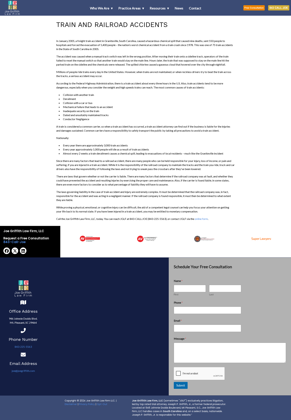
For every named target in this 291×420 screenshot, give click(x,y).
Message (180, 338)
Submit (180, 385)
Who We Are (99, 8)
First (176, 294)
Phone (178, 302)
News (179, 8)
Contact (195, 8)
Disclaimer (71, 404)
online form (201, 218)
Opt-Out (102, 404)
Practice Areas (129, 8)
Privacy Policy (87, 404)
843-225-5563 (23, 346)
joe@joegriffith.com (23, 370)
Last (211, 294)
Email (178, 320)
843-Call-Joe (14, 242)
